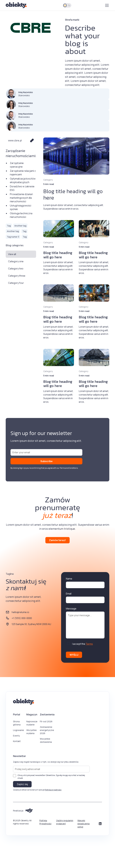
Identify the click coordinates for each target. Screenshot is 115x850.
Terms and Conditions (69, 468)
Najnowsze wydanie (31, 723)
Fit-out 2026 (46, 721)
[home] (16, 5)
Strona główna (17, 723)
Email (68, 593)
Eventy (16, 735)
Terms (89, 644)
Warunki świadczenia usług (83, 823)
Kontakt (17, 741)
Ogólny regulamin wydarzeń (64, 822)
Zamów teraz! (57, 540)
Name (69, 578)
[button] (106, 5)
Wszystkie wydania (31, 732)
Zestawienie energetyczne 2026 (47, 730)
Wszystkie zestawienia (46, 740)
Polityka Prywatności (45, 822)
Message (71, 608)
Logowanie (18, 730)
